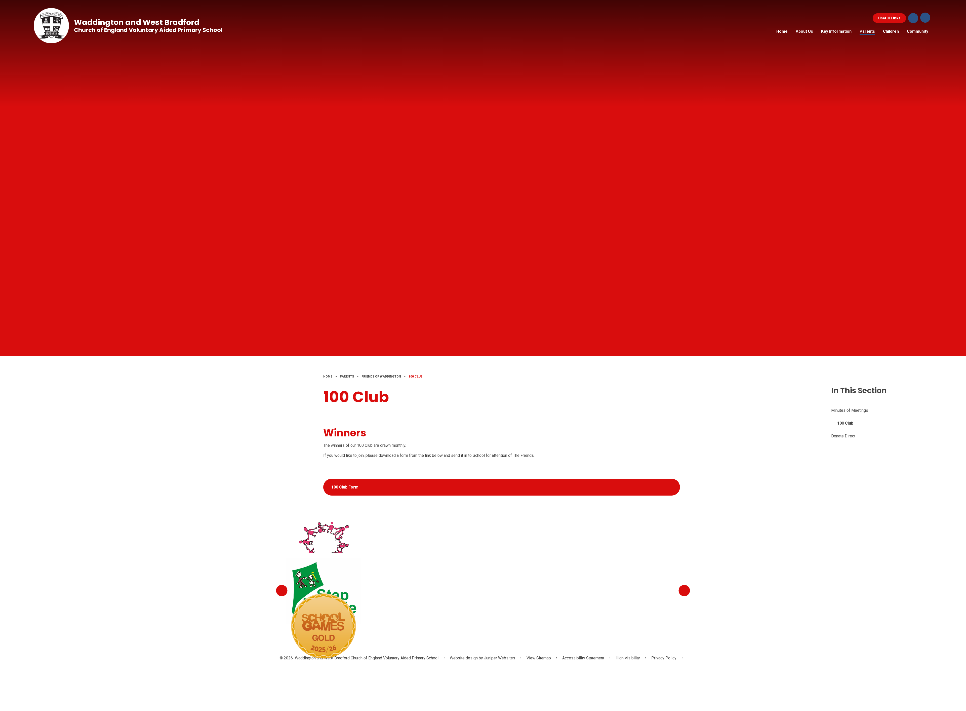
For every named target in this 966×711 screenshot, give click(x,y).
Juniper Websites (499, 658)
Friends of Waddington (381, 376)
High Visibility (628, 658)
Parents (347, 376)
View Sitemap (539, 658)
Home (327, 376)
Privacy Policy (663, 658)
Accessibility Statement (583, 658)
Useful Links (889, 18)
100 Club (416, 376)
